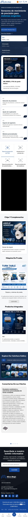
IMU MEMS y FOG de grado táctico (12, 82)
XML (6, 509)
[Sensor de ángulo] (14, 233)
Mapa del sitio (23, 509)
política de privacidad (13, 509)
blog (2, 509)
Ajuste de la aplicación (9, 112)
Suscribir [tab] (14, 470)
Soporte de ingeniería (9, 123)
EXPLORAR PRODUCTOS (8, 29)
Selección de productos (10, 101)
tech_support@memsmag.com (9, 489)
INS (3, 336)
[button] (25, 238)
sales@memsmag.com (7, 487)
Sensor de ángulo (7, 247)
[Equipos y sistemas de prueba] (14, 276)
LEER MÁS (14, 301)
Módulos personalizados (10, 134)
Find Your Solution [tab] (6, 33)
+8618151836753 (6, 483)
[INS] (14, 322)
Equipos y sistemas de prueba (14, 292)
